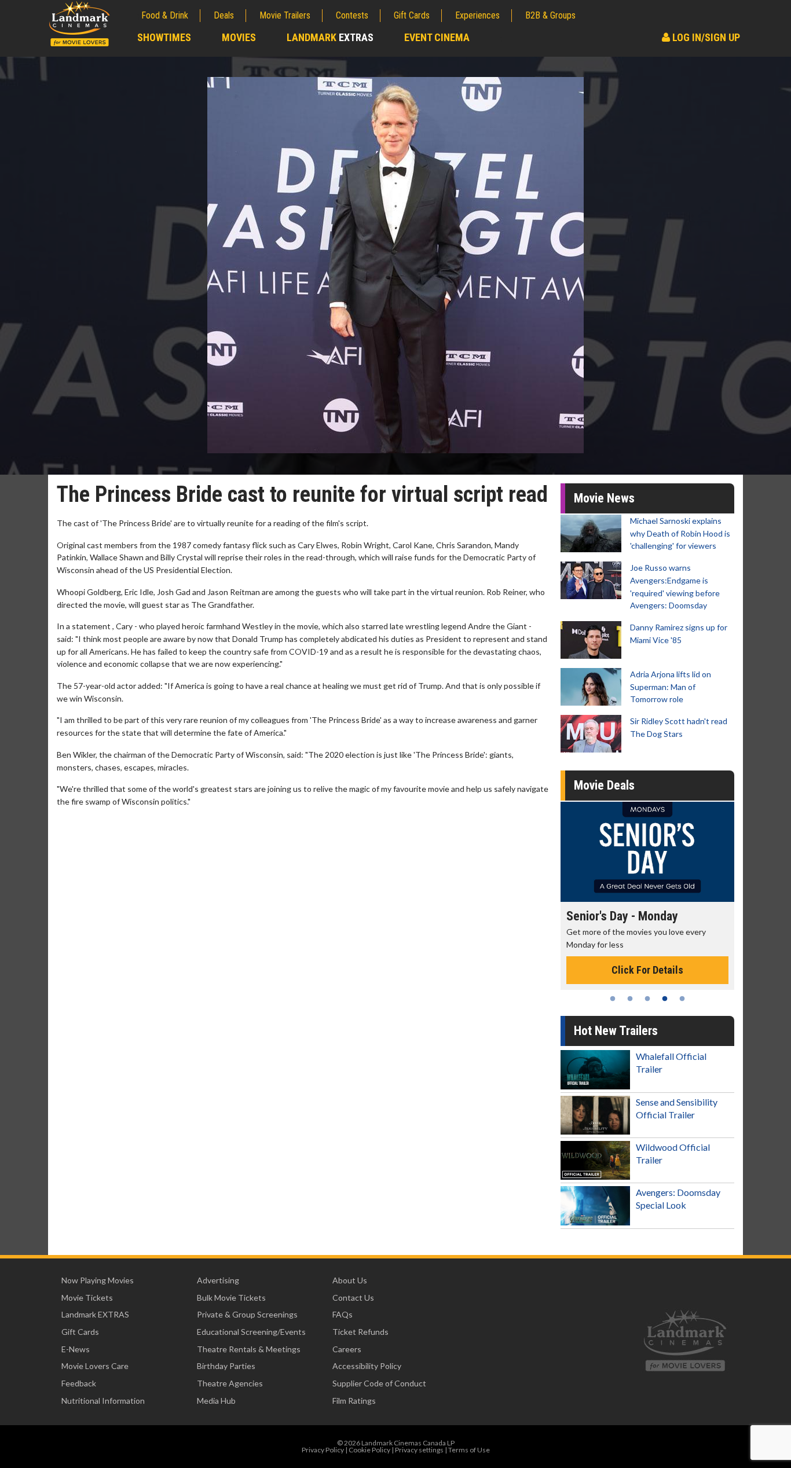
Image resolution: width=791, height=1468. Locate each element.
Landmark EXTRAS (95, 1314)
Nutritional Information (103, 1400)
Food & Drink (164, 15)
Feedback (78, 1383)
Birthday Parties (226, 1366)
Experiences (477, 15)
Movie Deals (604, 785)
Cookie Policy (369, 1449)
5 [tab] (682, 998)
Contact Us (353, 1297)
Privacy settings (419, 1449)
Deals (224, 15)
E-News (75, 1349)
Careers (346, 1349)
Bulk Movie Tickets (231, 1297)
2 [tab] (630, 998)
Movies (239, 37)
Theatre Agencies (230, 1383)
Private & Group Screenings (247, 1314)
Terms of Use (469, 1449)
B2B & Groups (550, 15)
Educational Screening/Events (251, 1332)
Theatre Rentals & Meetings (249, 1349)
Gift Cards (412, 15)
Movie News (604, 498)
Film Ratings (354, 1400)
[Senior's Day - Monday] (621, 852)
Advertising (218, 1280)
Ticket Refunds (360, 1332)
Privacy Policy (323, 1449)
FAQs (342, 1314)
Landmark (330, 37)
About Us (349, 1280)
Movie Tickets (87, 1297)
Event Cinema (437, 37)
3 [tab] (647, 998)
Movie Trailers (284, 15)
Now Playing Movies (97, 1280)
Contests (352, 15)
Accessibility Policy (366, 1366)
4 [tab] (665, 998)
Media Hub (216, 1400)
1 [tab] (612, 998)
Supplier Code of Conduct (379, 1383)
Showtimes (164, 37)
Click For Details (621, 970)
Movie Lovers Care (95, 1366)
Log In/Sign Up (705, 37)
